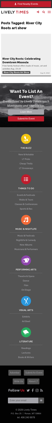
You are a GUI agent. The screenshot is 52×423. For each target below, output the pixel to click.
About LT (33, 381)
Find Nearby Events (27, 4)
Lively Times (15, 12)
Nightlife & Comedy (26, 240)
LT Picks (26, 159)
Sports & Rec (26, 209)
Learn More (26, 112)
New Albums (26, 245)
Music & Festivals (26, 236)
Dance (26, 281)
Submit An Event (26, 118)
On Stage (26, 290)
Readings (26, 348)
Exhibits (26, 317)
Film (26, 285)
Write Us (18, 381)
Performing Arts (26, 269)
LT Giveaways (26, 168)
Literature (26, 341)
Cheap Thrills (25, 163)
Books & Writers (26, 357)
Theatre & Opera (26, 276)
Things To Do (26, 188)
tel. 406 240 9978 (26, 417)
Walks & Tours (26, 200)
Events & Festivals (26, 195)
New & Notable (26, 154)
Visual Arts (26, 310)
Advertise (14, 372)
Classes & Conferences (26, 204)
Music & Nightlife (26, 229)
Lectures (26, 353)
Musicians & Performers (26, 249)
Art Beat (26, 321)
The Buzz (26, 148)
